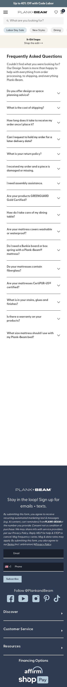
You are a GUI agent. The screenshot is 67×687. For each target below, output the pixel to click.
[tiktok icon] (57, 598)
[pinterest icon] (46, 598)
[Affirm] (34, 670)
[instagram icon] (35, 598)
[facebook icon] (10, 598)
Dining (57, 30)
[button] (33, 93)
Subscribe (12, 579)
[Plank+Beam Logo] (33, 489)
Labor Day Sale (15, 30)
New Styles (39, 30)
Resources (12, 646)
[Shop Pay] (33, 679)
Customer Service (18, 629)
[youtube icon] (23, 598)
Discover (10, 612)
